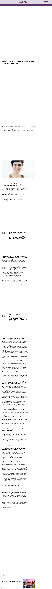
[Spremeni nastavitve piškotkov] (1, 587)
